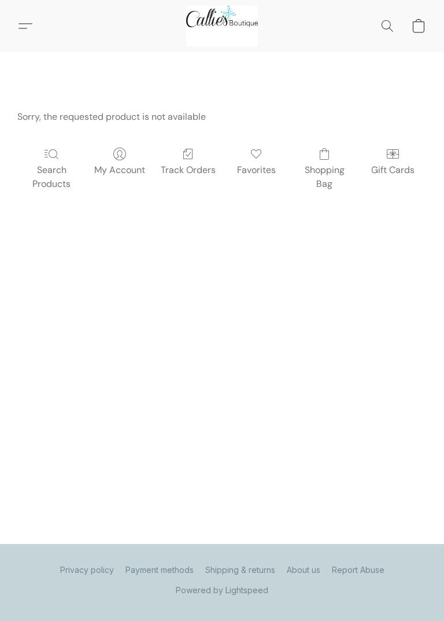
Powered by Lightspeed (222, 590)
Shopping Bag (325, 177)
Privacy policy (87, 570)
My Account (119, 170)
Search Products (51, 177)
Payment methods (159, 570)
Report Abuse (358, 570)
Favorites (256, 170)
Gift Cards (393, 170)
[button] (222, 26)
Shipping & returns (240, 570)
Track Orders (188, 170)
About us (303, 570)
